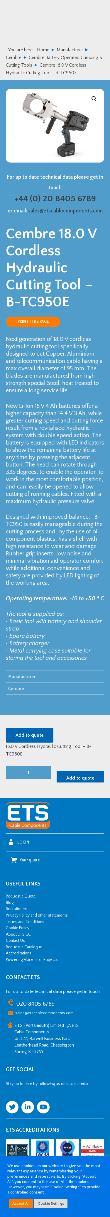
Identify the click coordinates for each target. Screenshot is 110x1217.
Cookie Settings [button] (51, 1203)
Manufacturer (70, 50)
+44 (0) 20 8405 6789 (55, 199)
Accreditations (18, 953)
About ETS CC (18, 934)
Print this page (33, 321)
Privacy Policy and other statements (37, 915)
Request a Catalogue (24, 947)
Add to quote (30, 735)
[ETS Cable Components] (28, 828)
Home (43, 50)
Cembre (13, 57)
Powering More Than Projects (32, 959)
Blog (9, 902)
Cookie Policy (17, 928)
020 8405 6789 (35, 1004)
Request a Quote (21, 896)
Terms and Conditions (25, 921)
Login (23, 842)
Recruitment (16, 909)
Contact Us (15, 940)
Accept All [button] (20, 1203)
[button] (94, 99)
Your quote (30, 860)
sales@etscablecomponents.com (65, 211)
